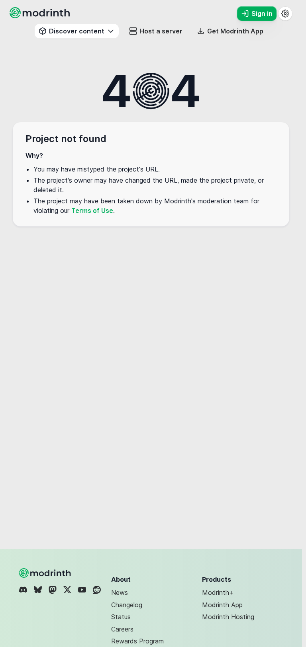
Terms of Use (92, 210)
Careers (122, 629)
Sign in (262, 14)
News (119, 592)
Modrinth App (222, 604)
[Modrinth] (46, 573)
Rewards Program (137, 641)
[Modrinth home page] (41, 16)
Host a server (160, 31)
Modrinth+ (218, 592)
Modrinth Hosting (228, 616)
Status (121, 616)
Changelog (126, 604)
